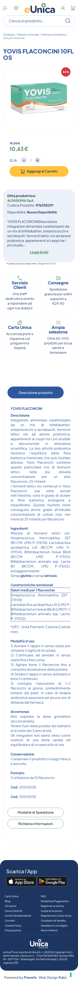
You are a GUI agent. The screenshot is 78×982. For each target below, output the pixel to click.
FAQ (43, 896)
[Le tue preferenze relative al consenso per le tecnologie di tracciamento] (71, 975)
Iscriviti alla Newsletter (18, 915)
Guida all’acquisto (51, 910)
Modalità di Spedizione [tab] (35, 812)
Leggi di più (39, 252)
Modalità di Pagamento (55, 901)
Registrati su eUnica (52, 906)
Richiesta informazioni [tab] (35, 823)
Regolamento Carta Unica (56, 915)
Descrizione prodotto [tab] (36, 392)
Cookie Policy (13, 925)
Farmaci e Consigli (28, 34)
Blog (7, 901)
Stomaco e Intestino (54, 34)
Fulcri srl (65, 977)
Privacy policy (13, 930)
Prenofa (30, 977)
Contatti (10, 920)
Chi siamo (10, 906)
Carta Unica (12, 896)
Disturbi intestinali (14, 38)
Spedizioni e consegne (54, 925)
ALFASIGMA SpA (20, 200)
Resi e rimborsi (49, 930)
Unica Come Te (13, 910)
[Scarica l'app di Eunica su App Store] (21, 881)
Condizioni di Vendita (53, 920)
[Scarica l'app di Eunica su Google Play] (52, 881)
